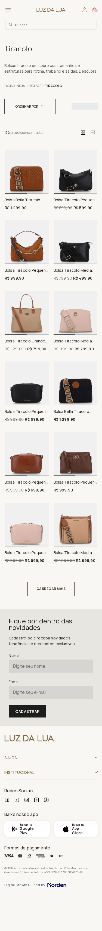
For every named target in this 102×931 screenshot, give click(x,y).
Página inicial (15, 85)
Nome (13, 655)
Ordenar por (26, 106)
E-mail (14, 681)
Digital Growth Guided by (24, 885)
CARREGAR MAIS (51, 588)
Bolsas (35, 85)
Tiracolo (53, 85)
